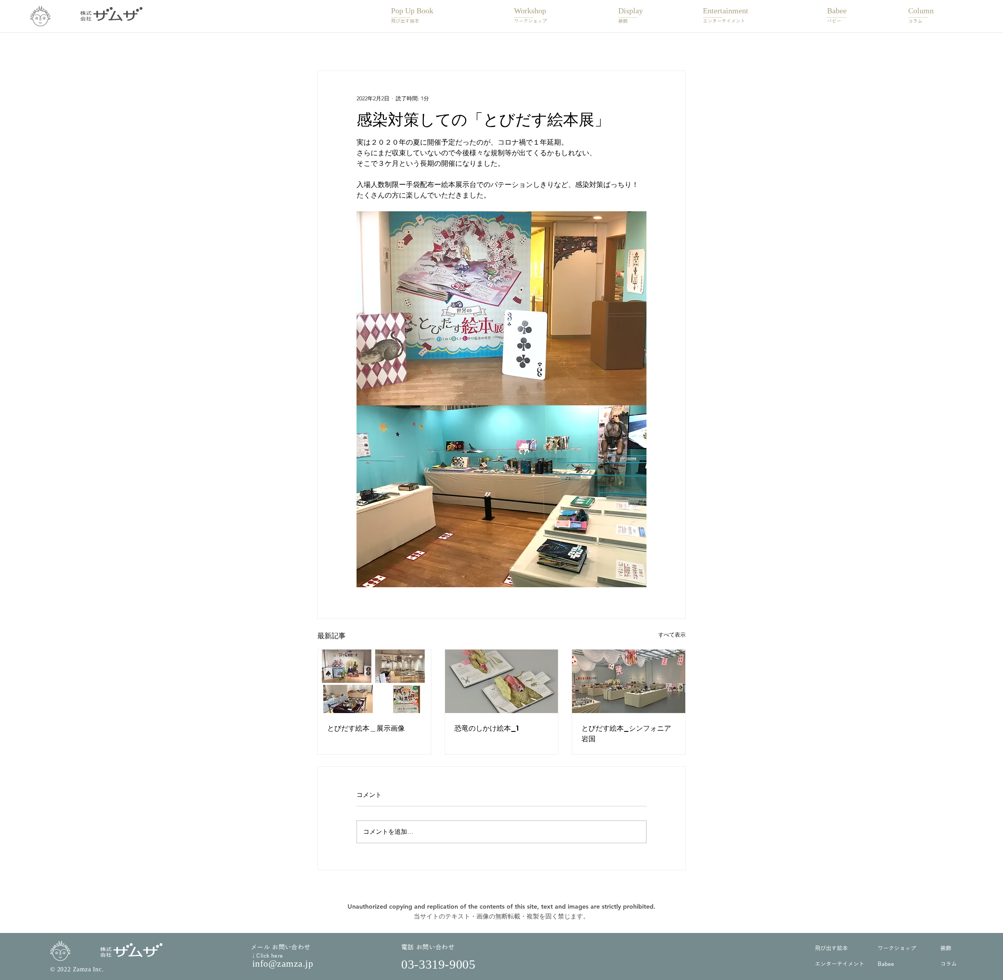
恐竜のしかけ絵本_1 (486, 728)
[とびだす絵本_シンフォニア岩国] (628, 681)
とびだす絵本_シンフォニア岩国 (626, 733)
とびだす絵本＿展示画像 (366, 728)
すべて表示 (672, 634)
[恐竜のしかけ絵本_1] (501, 681)
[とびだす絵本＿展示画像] (374, 681)
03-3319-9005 (438, 964)
